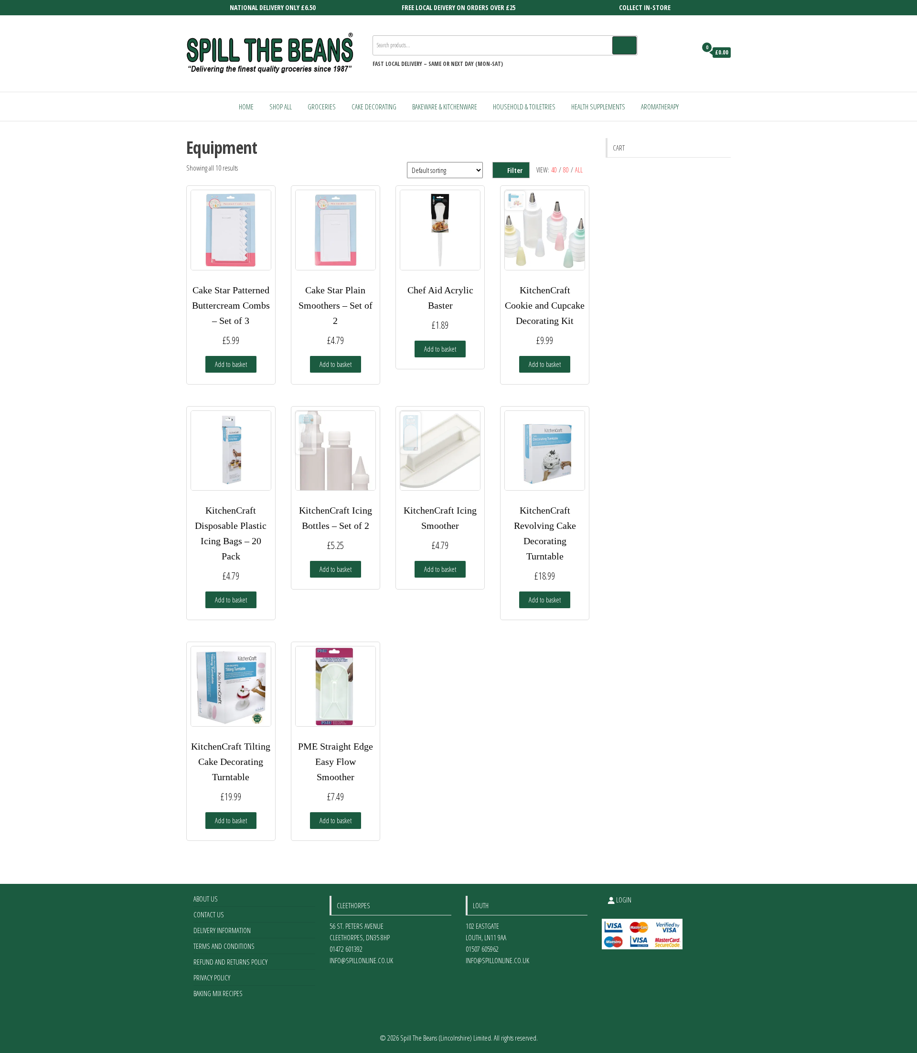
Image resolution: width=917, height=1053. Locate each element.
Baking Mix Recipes (218, 993)
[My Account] (687, 52)
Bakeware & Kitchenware (444, 106)
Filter (514, 170)
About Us (205, 898)
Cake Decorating (374, 106)
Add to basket (231, 364)
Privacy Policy (211, 977)
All (579, 169)
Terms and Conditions (224, 946)
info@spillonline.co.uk (361, 960)
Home (246, 106)
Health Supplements (598, 106)
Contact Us (208, 914)
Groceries (322, 106)
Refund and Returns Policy (230, 962)
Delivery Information (222, 930)
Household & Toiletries (524, 106)
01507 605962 (482, 949)
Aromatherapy (660, 106)
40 (554, 169)
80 (566, 169)
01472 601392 (346, 949)
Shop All (280, 106)
